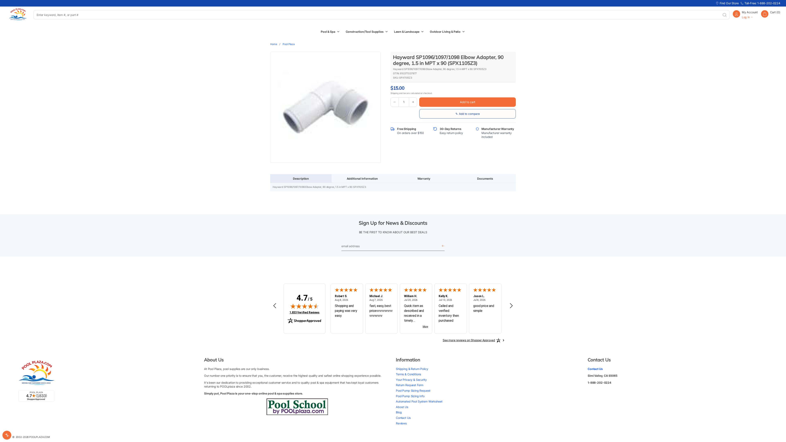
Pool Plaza (289, 44)
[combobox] (376, 14)
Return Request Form (409, 385)
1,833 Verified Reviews (304, 312)
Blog (399, 412)
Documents (485, 178)
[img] (304, 306)
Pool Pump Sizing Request (413, 390)
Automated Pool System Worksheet (419, 401)
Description (301, 178)
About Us (402, 407)
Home (273, 44)
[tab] (301, 178)
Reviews (401, 423)
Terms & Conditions (408, 374)
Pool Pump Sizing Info (410, 396)
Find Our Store (729, 3)
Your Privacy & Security (411, 379)
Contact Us (403, 417)
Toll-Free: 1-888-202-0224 (762, 3)
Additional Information (362, 178)
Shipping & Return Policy (412, 369)
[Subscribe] (443, 246)
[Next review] (511, 306)
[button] (770, 14)
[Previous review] (274, 306)
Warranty (423, 178)
